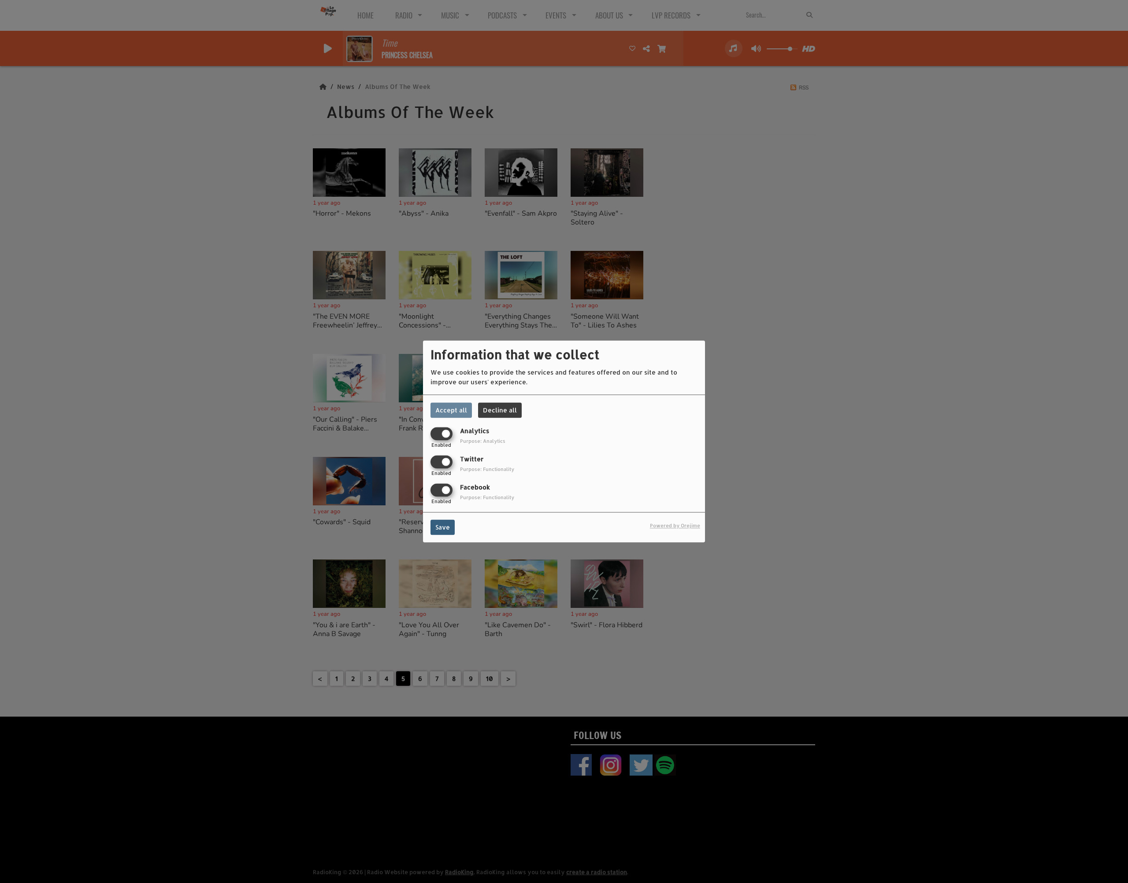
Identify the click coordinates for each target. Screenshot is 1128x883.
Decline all (500, 410)
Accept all (451, 410)
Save (442, 527)
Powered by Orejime (675, 525)
